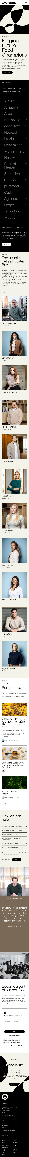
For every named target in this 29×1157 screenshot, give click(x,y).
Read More (5, 736)
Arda (3, 1152)
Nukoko (14, 1145)
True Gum (15, 1139)
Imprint (3, 1124)
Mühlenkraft (5, 1147)
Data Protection (5, 1125)
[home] (9, 3)
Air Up (3, 1154)
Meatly (3, 1139)
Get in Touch (7, 72)
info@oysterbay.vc (8, 1115)
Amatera (15, 1152)
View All (4, 803)
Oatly (3, 1142)
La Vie (3, 1149)
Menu (25, 2)
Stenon (3, 1144)
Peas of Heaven (5, 1145)
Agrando (15, 1140)
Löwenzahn (15, 1147)
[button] (25, 2)
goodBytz (4, 1151)
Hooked (15, 1149)
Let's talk (6, 244)
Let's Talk (16, 859)
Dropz (3, 1140)
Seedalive (15, 1144)
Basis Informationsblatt (7, 1129)
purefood (15, 1142)
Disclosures (4, 1127)
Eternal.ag (15, 1151)
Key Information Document (8, 1130)
